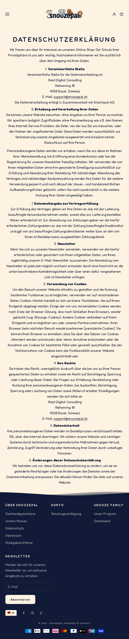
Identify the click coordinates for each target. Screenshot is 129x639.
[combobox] (11, 613)
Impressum (13, 535)
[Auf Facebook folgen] (23, 613)
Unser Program (105, 514)
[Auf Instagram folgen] (32, 613)
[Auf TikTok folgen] (41, 613)
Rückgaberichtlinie (18, 543)
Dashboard (102, 521)
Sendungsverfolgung (66, 514)
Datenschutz (14, 528)
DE (13, 612)
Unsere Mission (16, 521)
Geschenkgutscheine (20, 514)
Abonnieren (20, 599)
